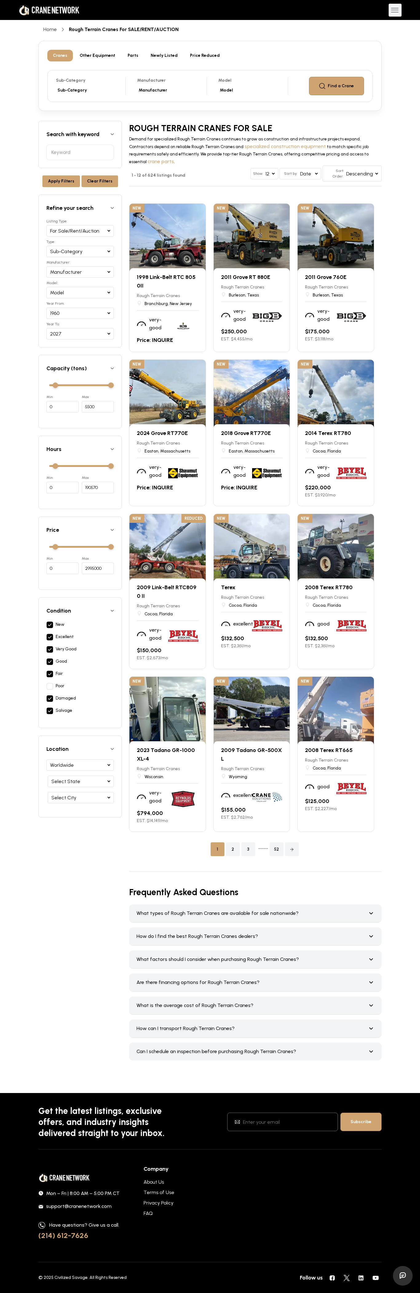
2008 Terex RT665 (329, 750)
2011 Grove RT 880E (245, 277)
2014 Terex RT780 (328, 433)
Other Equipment (97, 55)
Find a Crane (341, 85)
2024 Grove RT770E (162, 433)
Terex (228, 587)
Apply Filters (61, 181)
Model (225, 80)
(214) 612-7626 (63, 1235)
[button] (292, 849)
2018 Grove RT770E (246, 433)
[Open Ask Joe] (403, 1276)
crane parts (161, 161)
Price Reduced (205, 55)
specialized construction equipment (285, 146)
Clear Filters (100, 181)
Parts (133, 55)
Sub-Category (70, 80)
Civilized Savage (71, 1277)
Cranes (60, 55)
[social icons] (332, 1277)
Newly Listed (164, 55)
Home (50, 29)
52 (276, 849)
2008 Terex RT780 (329, 587)
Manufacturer (151, 80)
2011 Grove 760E (326, 277)
